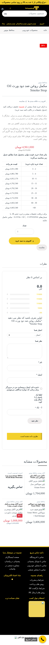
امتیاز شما (38, 330)
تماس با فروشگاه (37, 557)
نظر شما (38, 341)
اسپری (42, 24)
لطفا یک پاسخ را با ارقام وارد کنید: (38, 398)
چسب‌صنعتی (10, 24)
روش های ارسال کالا (37, 593)
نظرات (43, 264)
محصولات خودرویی (30, 30)
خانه (45, 30)
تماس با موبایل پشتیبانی (36, 561)
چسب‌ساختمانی (21, 24)
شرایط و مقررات (37, 580)
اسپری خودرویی (17, 473)
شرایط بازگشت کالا (37, 588)
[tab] (43, 265)
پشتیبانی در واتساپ (12, 561)
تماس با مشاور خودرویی (37, 566)
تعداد (24, 226)
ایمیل (39, 375)
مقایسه (22, 101)
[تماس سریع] (42, 639)
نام (40, 362)
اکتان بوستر (41, 473)
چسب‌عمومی (31, 24)
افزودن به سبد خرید (23, 241)
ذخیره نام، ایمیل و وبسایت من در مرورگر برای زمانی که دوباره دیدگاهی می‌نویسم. (22, 388)
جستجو (5, 14)
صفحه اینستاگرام (12, 557)
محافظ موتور (9, 30)
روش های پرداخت (37, 584)
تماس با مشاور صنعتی (37, 570)
